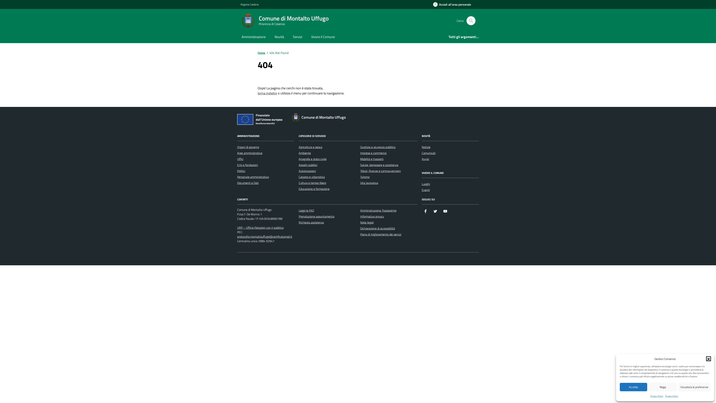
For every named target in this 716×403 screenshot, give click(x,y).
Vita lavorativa (369, 183)
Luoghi (426, 184)
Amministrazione (254, 36)
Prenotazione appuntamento (316, 216)
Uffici (240, 159)
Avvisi (425, 159)
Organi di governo (248, 147)
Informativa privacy (372, 216)
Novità (279, 36)
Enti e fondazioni (247, 165)
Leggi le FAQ (306, 210)
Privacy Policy (656, 396)
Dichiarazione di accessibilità (377, 228)
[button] (708, 359)
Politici (241, 171)
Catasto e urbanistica (312, 177)
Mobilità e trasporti (372, 159)
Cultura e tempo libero (312, 183)
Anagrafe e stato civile (312, 159)
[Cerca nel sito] (471, 20)
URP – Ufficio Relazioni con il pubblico (260, 227)
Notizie (426, 147)
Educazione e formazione (314, 189)
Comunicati (429, 153)
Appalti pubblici (308, 165)
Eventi (426, 190)
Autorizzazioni (307, 171)
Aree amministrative (249, 153)
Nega (663, 387)
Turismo (365, 177)
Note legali (367, 222)
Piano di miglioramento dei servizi (380, 234)
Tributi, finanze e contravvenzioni (380, 171)
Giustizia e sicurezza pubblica (377, 147)
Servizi (297, 36)
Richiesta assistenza (311, 222)
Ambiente (305, 153)
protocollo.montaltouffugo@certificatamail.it (264, 236)
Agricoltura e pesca (310, 147)
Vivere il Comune (323, 36)
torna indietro (267, 93)
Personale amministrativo (253, 177)
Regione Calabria (250, 4)
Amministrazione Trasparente (378, 210)
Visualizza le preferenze (694, 387)
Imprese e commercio (373, 153)
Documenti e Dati (248, 183)
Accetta (633, 387)
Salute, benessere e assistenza (379, 165)
